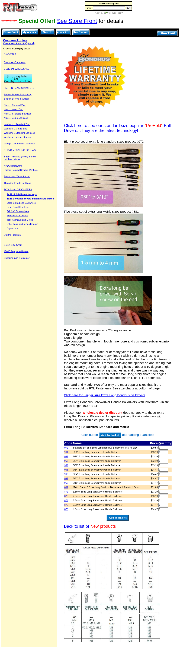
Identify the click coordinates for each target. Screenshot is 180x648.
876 (66, 509)
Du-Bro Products (12, 235)
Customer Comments (14, 62)
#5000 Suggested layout (16, 251)
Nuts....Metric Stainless (16, 118)
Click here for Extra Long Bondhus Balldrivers (104, 395)
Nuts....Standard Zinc (15, 105)
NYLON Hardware (13, 165)
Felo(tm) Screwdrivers (18, 211)
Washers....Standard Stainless (19, 133)
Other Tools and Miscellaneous (22, 224)
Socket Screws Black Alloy (17, 94)
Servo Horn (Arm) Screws (17, 176)
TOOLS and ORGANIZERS (18, 189)
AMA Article (10, 53)
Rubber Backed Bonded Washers (21, 170)
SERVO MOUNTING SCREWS (20, 150)
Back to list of (90, 526)
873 (66, 496)
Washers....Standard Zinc (17, 124)
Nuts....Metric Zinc (13, 109)
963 (66, 461)
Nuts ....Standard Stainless (17, 113)
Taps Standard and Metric (20, 219)
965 (66, 469)
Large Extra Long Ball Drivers (22, 203)
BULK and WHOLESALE (16, 69)
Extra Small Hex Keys (18, 207)
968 (66, 483)
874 (66, 500)
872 (66, 491)
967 (66, 478)
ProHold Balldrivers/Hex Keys (22, 194)
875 (66, 505)
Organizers (12, 228)
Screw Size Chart (13, 245)
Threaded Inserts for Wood (17, 183)
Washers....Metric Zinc (15, 128)
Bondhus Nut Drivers (17, 215)
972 (66, 447)
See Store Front (77, 21)
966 (66, 474)
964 (66, 465)
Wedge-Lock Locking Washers (19, 143)
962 (66, 456)
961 (66, 452)
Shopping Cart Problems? (17, 258)
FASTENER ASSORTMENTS (19, 88)
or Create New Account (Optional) (18, 42)
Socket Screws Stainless (17, 98)
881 (66, 487)
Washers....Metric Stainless (18, 137)
